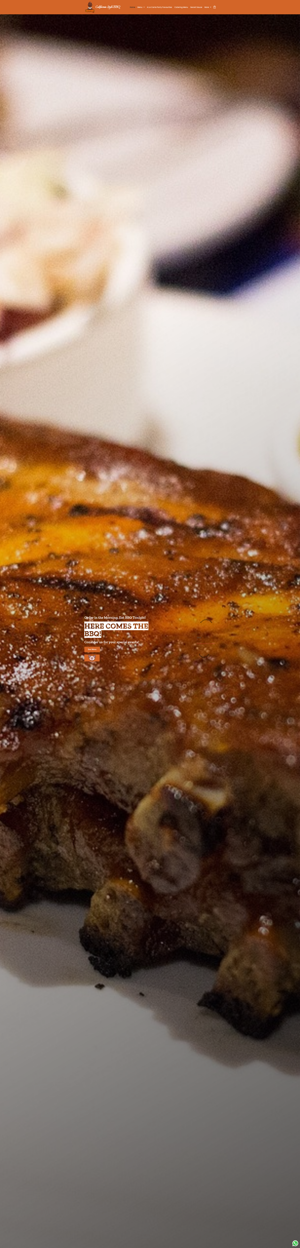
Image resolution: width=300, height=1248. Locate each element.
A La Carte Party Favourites (159, 7)
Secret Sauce (196, 7)
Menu (139, 7)
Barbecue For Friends (206, 643)
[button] (141, 7)
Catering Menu (181, 7)
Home (132, 7)
